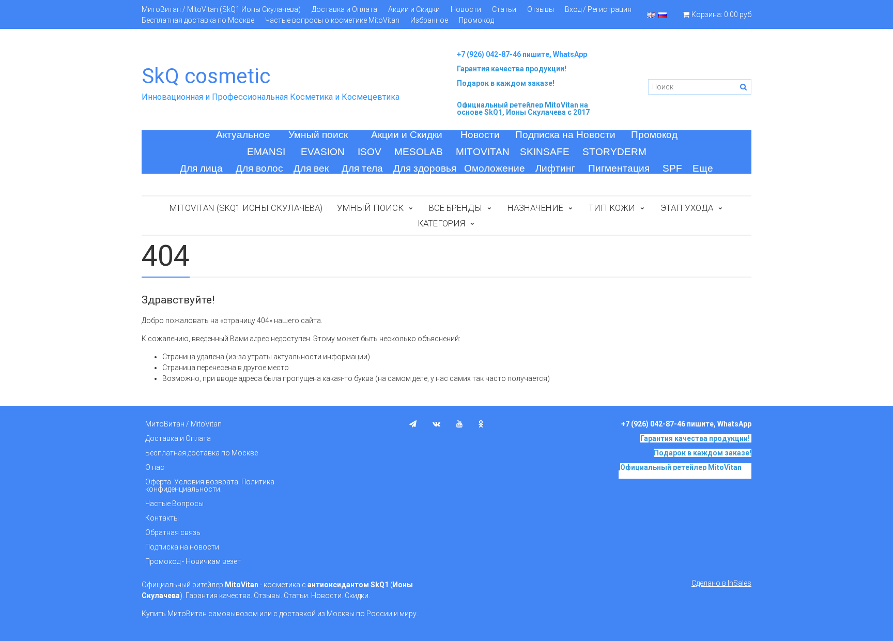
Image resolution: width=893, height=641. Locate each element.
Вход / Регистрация (598, 9)
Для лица (201, 168)
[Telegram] (413, 424)
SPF (672, 168)
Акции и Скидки (414, 9)
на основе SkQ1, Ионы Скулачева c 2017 (523, 108)
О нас (154, 467)
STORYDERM (614, 151)
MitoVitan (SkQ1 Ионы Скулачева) (246, 208)
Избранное (429, 20)
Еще (702, 168)
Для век (311, 168)
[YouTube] (459, 424)
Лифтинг (555, 168)
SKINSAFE (544, 151)
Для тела (362, 168)
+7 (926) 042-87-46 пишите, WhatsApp (522, 54)
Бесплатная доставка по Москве (198, 20)
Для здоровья (424, 168)
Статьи (504, 9)
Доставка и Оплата (344, 9)
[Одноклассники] (481, 424)
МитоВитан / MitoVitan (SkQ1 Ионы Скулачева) (221, 9)
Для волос (259, 168)
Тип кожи (612, 208)
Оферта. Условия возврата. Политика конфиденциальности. (209, 485)
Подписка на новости (182, 547)
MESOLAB (418, 151)
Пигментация (619, 168)
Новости (466, 9)
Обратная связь (173, 532)
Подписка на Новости (565, 134)
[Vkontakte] (436, 424)
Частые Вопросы (174, 503)
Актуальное (243, 134)
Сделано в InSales (721, 583)
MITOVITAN (483, 151)
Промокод (476, 20)
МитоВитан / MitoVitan (183, 424)
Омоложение (494, 168)
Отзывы (540, 9)
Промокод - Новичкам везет (193, 561)
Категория (441, 223)
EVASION (323, 151)
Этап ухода (686, 208)
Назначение (535, 208)
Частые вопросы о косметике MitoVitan (332, 20)
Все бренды (455, 208)
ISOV (369, 151)
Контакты (162, 518)
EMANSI (266, 151)
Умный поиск (318, 134)
